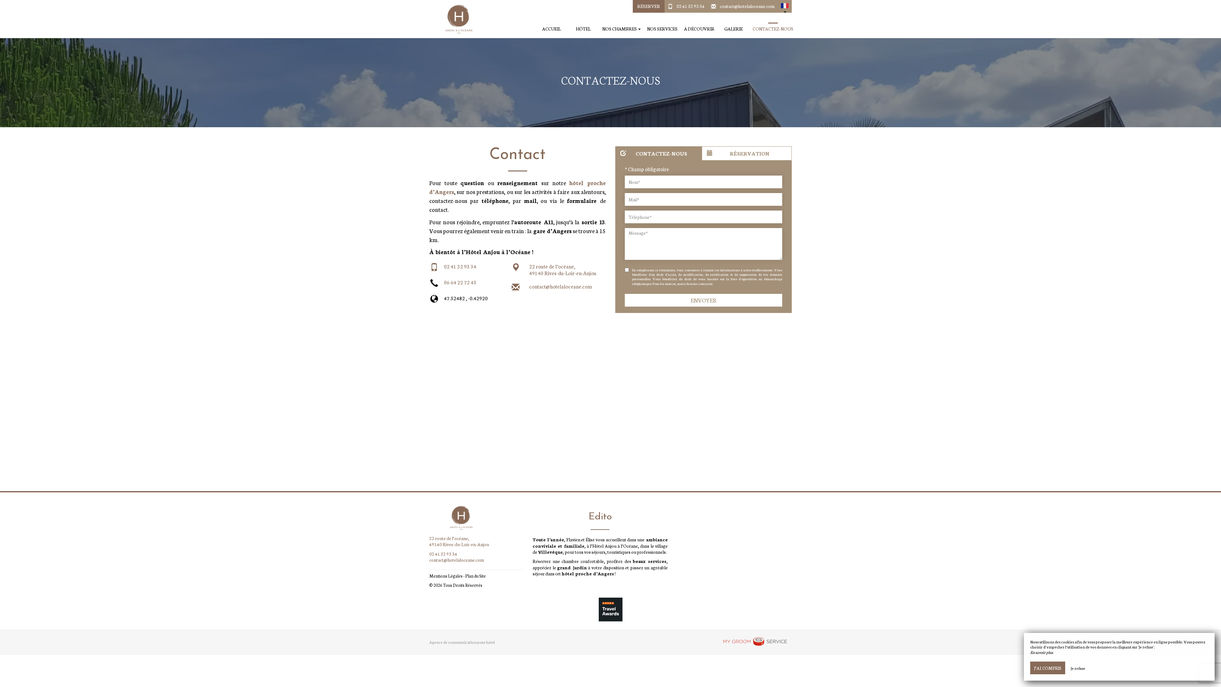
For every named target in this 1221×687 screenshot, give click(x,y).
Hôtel (583, 29)
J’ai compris (1047, 668)
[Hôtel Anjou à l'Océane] (456, 19)
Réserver (648, 6)
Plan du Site (475, 576)
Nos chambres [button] (620, 29)
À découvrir (699, 29)
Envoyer (704, 300)
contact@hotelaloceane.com (747, 6)
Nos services (662, 29)
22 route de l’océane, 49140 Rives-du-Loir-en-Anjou (563, 269)
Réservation (749, 153)
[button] (785, 6)
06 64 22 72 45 (460, 282)
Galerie (733, 29)
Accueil (551, 29)
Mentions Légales (446, 576)
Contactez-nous (773, 29)
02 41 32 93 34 (691, 6)
